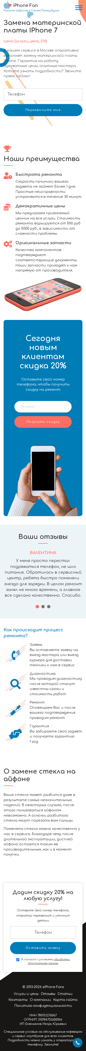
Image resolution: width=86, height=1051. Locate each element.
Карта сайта (65, 1000)
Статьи (65, 994)
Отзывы (48, 994)
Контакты (18, 1000)
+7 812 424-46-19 (77, 1042)
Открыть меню (78, 7)
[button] (37, 606)
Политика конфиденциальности (43, 1006)
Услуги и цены (26, 994)
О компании (40, 1000)
